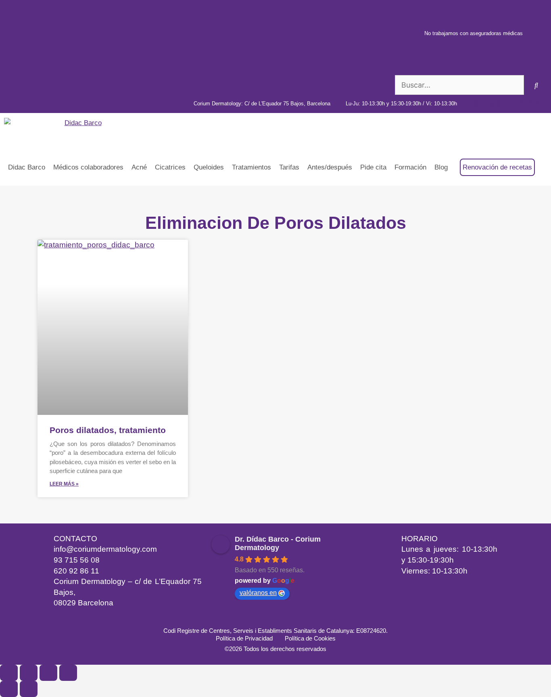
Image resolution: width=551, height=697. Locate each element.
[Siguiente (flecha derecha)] (29, 689)
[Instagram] (82, 619)
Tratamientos (251, 167)
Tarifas (289, 167)
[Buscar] (536, 84)
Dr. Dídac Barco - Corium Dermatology (278, 543)
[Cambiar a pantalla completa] (29, 673)
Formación (410, 167)
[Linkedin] (60, 619)
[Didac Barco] (55, 131)
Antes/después (329, 167)
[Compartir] (48, 673)
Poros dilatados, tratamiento (108, 430)
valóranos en (258, 592)
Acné (139, 167)
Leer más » (64, 484)
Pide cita (373, 167)
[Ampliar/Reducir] (9, 673)
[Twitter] (148, 619)
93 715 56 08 (77, 560)
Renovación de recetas (497, 167)
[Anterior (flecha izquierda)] (9, 689)
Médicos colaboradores (88, 167)
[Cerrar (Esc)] (68, 673)
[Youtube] (104, 619)
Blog (441, 167)
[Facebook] (126, 619)
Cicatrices (170, 167)
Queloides (209, 167)
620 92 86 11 (76, 571)
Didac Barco (26, 167)
